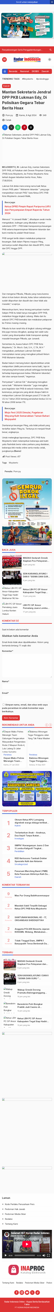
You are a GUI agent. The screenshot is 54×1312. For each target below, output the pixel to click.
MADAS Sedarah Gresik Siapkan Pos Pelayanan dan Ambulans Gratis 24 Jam (31, 964)
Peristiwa (33, 755)
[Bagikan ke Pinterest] (24, 127)
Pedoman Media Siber (15, 1214)
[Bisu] (44, 1255)
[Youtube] (27, 1292)
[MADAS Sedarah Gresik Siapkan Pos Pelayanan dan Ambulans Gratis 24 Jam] (12, 562)
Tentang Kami (11, 1224)
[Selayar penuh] (48, 1255)
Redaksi (8, 1219)
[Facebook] (16, 1292)
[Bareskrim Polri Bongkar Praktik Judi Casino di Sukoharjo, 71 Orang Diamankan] (10, 1007)
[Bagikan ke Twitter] (11, 127)
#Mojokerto (27, 79)
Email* (5, 693)
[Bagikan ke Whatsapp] (18, 127)
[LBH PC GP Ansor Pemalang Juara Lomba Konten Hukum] (12, 609)
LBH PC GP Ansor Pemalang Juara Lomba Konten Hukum (35, 608)
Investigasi (8, 755)
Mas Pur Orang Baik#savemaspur (32, 895)
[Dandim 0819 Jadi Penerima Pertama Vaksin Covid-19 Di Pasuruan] (40, 741)
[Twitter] (32, 1292)
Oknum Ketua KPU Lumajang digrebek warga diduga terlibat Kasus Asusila (31, 822)
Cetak (8, 120)
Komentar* (7, 651)
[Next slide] (50, 725)
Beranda (13, 71)
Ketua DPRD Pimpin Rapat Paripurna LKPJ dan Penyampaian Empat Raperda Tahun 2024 (28, 210)
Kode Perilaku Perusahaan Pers (19, 1204)
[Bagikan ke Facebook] (5, 127)
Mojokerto (13, 463)
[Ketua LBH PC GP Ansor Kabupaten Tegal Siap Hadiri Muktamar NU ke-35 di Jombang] (12, 593)
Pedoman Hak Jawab (15, 1209)
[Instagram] (22, 1292)
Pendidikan (19, 851)
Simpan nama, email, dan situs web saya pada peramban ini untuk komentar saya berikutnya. (25, 708)
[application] (27, 1244)
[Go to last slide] (46, 725)
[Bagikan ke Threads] (31, 127)
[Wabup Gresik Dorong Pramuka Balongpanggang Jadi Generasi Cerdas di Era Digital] (10, 993)
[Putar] (5, 1255)
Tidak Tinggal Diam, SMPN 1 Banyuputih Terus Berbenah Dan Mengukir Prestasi (31, 943)
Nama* (5, 681)
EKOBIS (35, 71)
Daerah (45, 71)
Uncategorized (21, 864)
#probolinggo (42, 79)
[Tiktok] (37, 1292)
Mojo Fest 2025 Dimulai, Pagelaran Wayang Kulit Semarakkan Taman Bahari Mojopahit (27, 416)
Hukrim (18, 826)
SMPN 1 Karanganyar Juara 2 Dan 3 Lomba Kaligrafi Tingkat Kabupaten (32, 848)
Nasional (24, 71)
